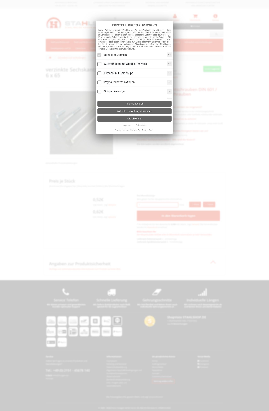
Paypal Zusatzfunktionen (119, 82)
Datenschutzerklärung (124, 49)
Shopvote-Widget (114, 91)
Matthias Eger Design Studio (142, 130)
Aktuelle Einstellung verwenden (134, 111)
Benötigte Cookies (115, 54)
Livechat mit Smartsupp (118, 73)
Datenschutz (141, 125)
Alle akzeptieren (135, 103)
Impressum (127, 125)
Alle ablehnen (134, 118)
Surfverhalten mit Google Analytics (125, 63)
